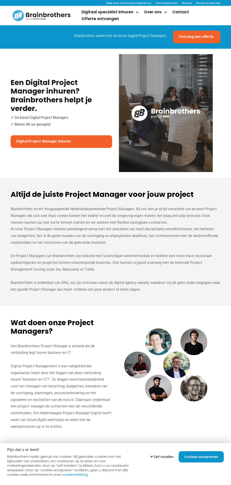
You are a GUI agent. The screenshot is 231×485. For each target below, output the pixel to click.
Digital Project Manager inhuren (43, 141)
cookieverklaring (75, 474)
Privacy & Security (208, 3)
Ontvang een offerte (196, 37)
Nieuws (187, 3)
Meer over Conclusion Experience (128, 3)
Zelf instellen (163, 457)
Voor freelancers (166, 3)
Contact (180, 12)
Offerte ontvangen (100, 18)
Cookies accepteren (201, 457)
